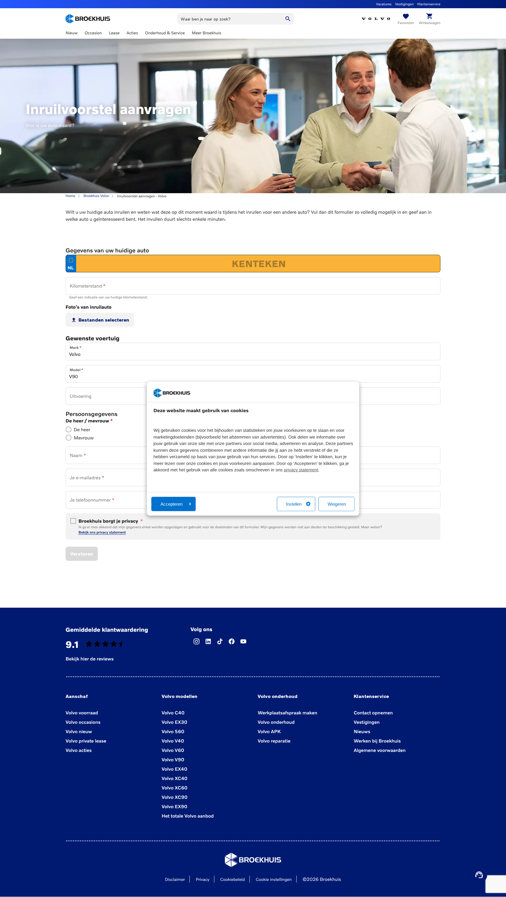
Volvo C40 (173, 713)
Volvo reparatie (274, 741)
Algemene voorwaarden (380, 750)
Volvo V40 (173, 741)
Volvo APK (269, 731)
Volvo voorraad (82, 713)
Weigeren (337, 503)
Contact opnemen (373, 713)
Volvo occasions (83, 722)
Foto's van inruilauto (89, 307)
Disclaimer (175, 879)
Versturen (81, 554)
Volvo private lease (86, 741)
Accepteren (171, 503)
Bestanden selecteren (103, 320)
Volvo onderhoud (276, 722)
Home (70, 195)
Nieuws (362, 731)
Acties (132, 32)
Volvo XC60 (174, 788)
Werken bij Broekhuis (377, 741)
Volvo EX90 (174, 806)
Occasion (93, 32)
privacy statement (301, 470)
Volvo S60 (173, 731)
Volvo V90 (173, 759)
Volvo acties (79, 750)
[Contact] (479, 875)
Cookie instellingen (274, 879)
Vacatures (384, 4)
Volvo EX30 (174, 722)
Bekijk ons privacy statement (102, 532)
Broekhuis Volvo (96, 195)
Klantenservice (428, 4)
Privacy (202, 879)
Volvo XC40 (174, 778)
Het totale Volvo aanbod (188, 816)
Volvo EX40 (174, 769)
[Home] (88, 18)
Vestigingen (404, 4)
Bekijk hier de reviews (90, 659)
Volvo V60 (173, 750)
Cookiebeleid (232, 879)
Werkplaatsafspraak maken (287, 713)
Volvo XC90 (174, 797)
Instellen (294, 503)
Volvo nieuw (79, 731)
